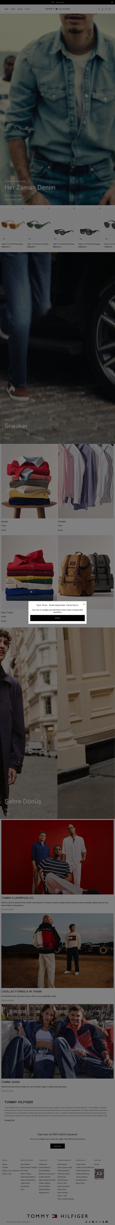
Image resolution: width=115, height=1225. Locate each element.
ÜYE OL (57, 618)
